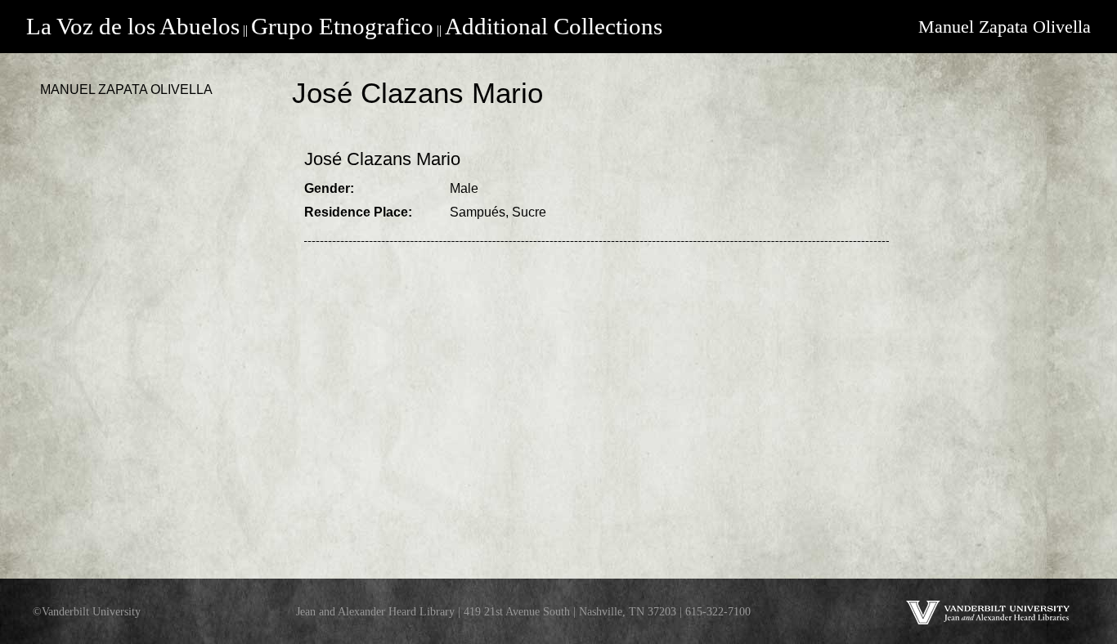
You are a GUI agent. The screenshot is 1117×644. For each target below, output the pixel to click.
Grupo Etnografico (342, 26)
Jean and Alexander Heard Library (375, 611)
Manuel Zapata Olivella (1004, 26)
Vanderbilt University (91, 611)
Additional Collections (553, 26)
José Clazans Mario (382, 159)
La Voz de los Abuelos (133, 26)
